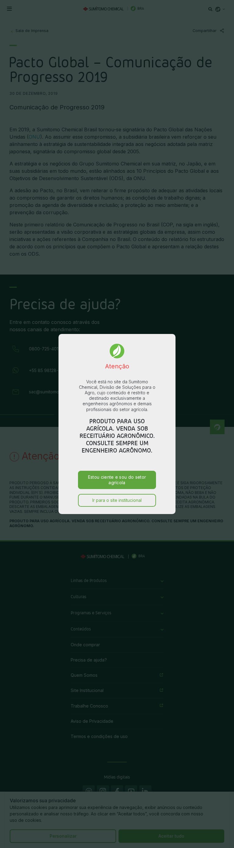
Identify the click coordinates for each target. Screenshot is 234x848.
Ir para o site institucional (117, 500)
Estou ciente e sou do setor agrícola (117, 479)
